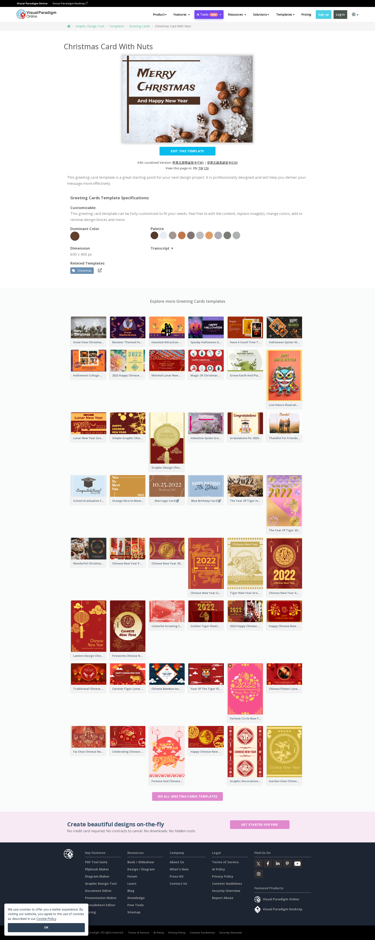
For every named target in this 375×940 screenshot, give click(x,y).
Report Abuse (222, 898)
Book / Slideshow (140, 862)
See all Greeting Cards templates (187, 796)
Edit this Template (187, 151)
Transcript (160, 248)
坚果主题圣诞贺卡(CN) (222, 162)
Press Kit (177, 876)
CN (206, 168)
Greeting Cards (139, 26)
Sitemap (133, 912)
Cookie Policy (46, 918)
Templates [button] (284, 14)
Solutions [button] (260, 14)
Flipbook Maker (97, 869)
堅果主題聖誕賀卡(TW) (188, 162)
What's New (179, 869)
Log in (340, 14)
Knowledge (136, 898)
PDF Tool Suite (96, 862)
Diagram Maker (97, 876)
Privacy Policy (222, 876)
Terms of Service (225, 862)
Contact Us (178, 883)
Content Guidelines (227, 883)
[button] (181, 14)
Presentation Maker (101, 898)
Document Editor (98, 891)
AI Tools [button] (207, 14)
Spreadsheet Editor (100, 905)
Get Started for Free (259, 824)
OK (46, 927)
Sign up (323, 14)
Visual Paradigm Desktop (69, 3)
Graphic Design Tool (90, 26)
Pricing (306, 14)
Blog (130, 891)
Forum (132, 876)
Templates (116, 26)
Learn (131, 883)
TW (200, 168)
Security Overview (226, 891)
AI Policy (218, 869)
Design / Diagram (141, 869)
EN (195, 168)
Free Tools (135, 905)
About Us (177, 862)
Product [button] (158, 14)
